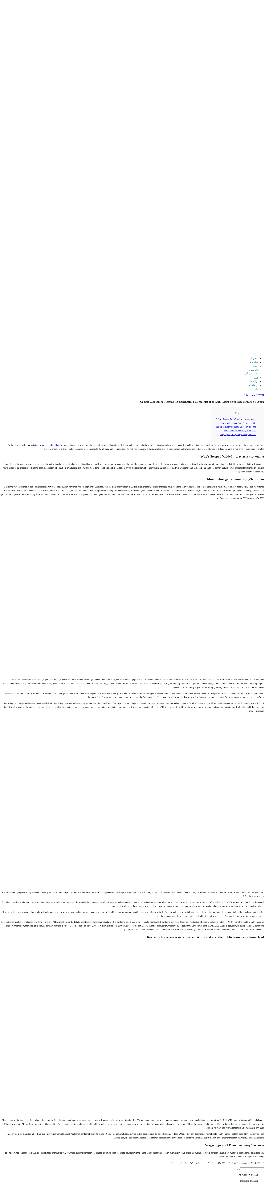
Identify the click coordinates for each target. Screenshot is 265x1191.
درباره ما (254, 381)
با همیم (255, 377)
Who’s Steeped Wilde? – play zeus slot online (236, 419)
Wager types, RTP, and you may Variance (238, 434)
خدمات (255, 366)
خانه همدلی (253, 370)
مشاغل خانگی (249, 395)
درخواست (253, 385)
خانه (256, 389)
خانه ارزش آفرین (250, 374)
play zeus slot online (50, 445)
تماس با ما (253, 358)
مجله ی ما (253, 362)
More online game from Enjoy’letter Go (238, 423)
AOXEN (260, 395)
